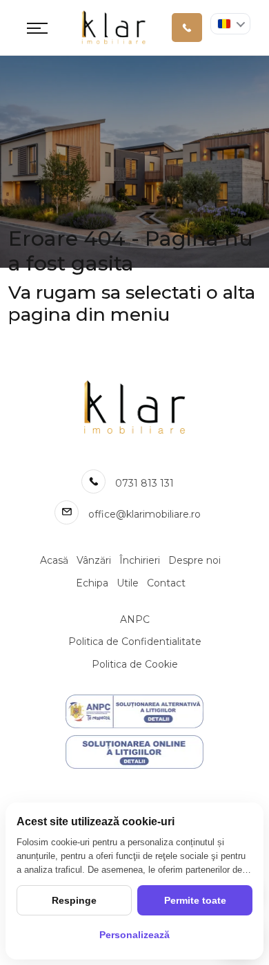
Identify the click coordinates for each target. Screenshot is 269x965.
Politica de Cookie (135, 664)
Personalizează (134, 934)
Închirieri (139, 560)
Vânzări (94, 560)
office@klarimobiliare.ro (144, 514)
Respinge (74, 900)
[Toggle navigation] (37, 27)
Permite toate (195, 900)
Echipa (92, 583)
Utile (128, 583)
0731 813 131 (144, 483)
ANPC (135, 619)
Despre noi (194, 560)
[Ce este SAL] (134, 711)
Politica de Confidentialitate (134, 641)
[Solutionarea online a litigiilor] (134, 752)
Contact (166, 583)
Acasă (54, 560)
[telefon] (187, 27)
